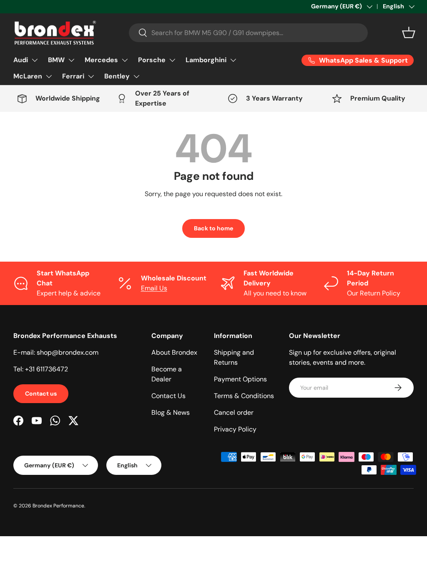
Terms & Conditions (244, 395)
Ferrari (73, 76)
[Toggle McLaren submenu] (49, 76)
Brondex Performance (58, 505)
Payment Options (240, 379)
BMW (56, 59)
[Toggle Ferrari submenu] (91, 76)
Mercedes (101, 59)
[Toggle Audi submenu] (35, 60)
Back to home (213, 228)
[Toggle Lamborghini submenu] (233, 60)
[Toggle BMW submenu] (71, 60)
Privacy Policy (235, 429)
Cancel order (234, 412)
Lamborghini (206, 59)
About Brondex (174, 352)
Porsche (152, 59)
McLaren (27, 76)
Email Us (154, 288)
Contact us (41, 393)
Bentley (117, 76)
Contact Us (168, 395)
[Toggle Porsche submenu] (172, 60)
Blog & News (170, 412)
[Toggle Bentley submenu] (136, 76)
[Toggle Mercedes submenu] (125, 60)
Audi (20, 59)
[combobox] (248, 32)
